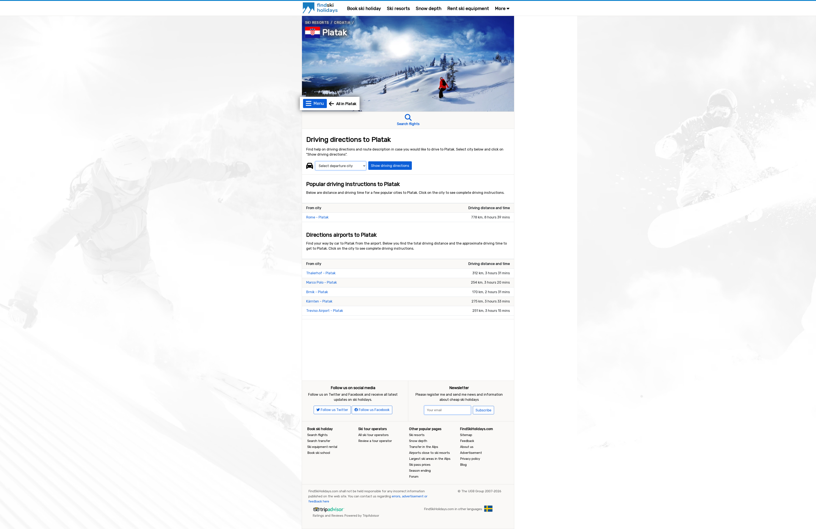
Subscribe (483, 410)
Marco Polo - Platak (321, 282)
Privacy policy (470, 459)
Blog (463, 465)
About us (466, 447)
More (501, 8)
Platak (334, 32)
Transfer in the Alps (423, 447)
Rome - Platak (317, 217)
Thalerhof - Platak (321, 273)
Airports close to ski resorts (429, 453)
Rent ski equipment (468, 8)
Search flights (317, 435)
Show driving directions (390, 166)
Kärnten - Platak (319, 301)
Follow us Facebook (374, 410)
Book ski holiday (364, 8)
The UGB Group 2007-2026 (481, 491)
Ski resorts (398, 8)
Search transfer (318, 441)
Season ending (420, 471)
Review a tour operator (375, 441)
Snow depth (428, 8)
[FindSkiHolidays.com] (321, 8)
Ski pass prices (420, 465)
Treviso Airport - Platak (324, 311)
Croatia (342, 23)
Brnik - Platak (317, 292)
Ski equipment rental (322, 447)
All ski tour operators (373, 435)
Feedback (467, 441)
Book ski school (318, 453)
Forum (413, 476)
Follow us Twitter (334, 410)
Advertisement (471, 453)
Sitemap (466, 435)
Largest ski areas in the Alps (429, 459)
